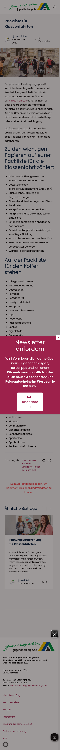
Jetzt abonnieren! (30, 402)
